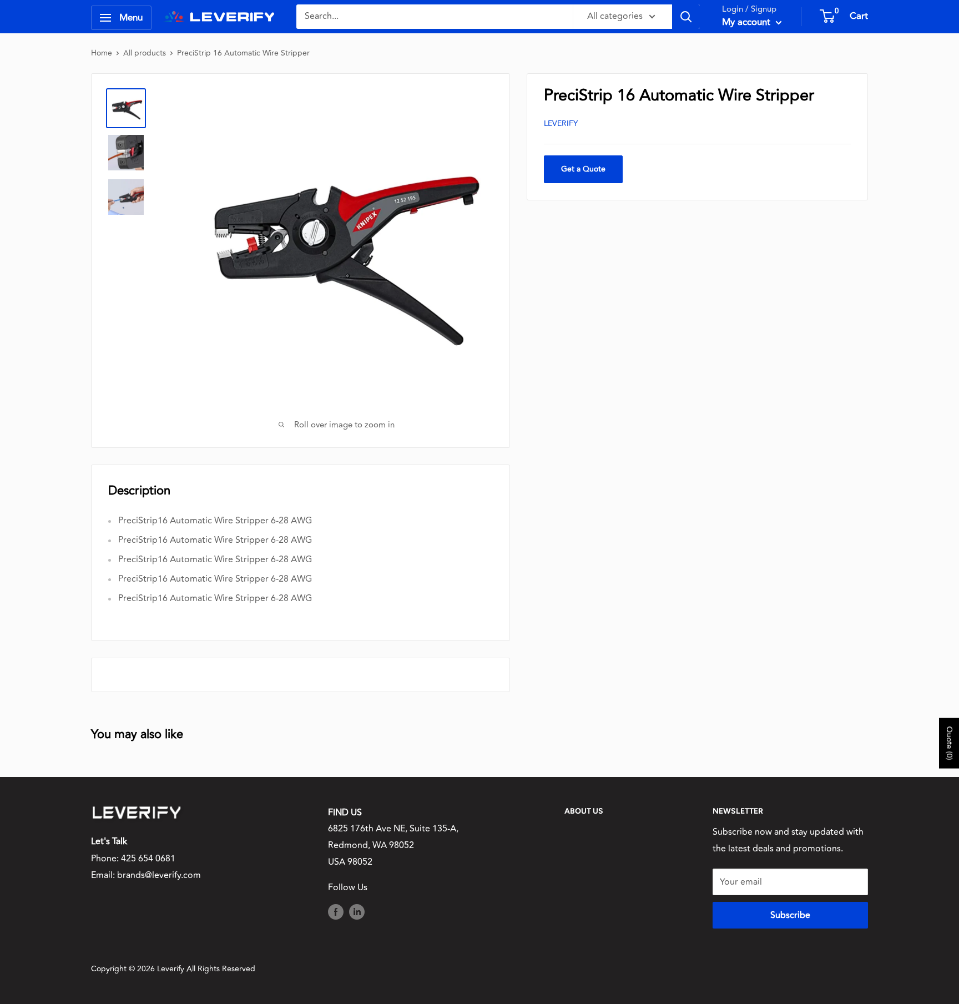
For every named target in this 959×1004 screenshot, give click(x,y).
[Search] (686, 16)
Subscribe (790, 915)
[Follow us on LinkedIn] (357, 912)
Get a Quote (583, 169)
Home (101, 53)
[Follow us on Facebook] (336, 912)
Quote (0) (949, 743)
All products (144, 53)
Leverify (561, 123)
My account (747, 22)
